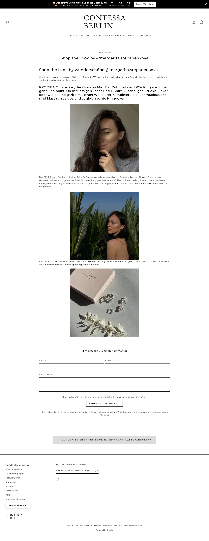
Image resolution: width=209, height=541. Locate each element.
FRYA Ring (142, 87)
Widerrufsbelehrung (15, 499)
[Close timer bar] (206, 4)
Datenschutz (12, 491)
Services (145, 35)
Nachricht (47, 375)
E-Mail (110, 361)
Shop (72, 35)
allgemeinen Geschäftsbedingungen (116, 412)
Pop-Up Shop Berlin (114, 35)
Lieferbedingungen (15, 474)
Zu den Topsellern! (145, 4)
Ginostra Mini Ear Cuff (100, 87)
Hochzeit (85, 35)
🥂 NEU (61, 35)
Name (42, 361)
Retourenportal (13, 478)
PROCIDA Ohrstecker (56, 87)
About (131, 35)
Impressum (11, 482)
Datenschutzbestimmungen (151, 412)
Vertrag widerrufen (18, 505)
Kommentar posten (104, 403)
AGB (8, 495)
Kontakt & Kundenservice (17, 465)
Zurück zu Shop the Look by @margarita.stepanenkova (106, 440)
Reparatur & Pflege (14, 469)
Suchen (9, 486)
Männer (97, 35)
